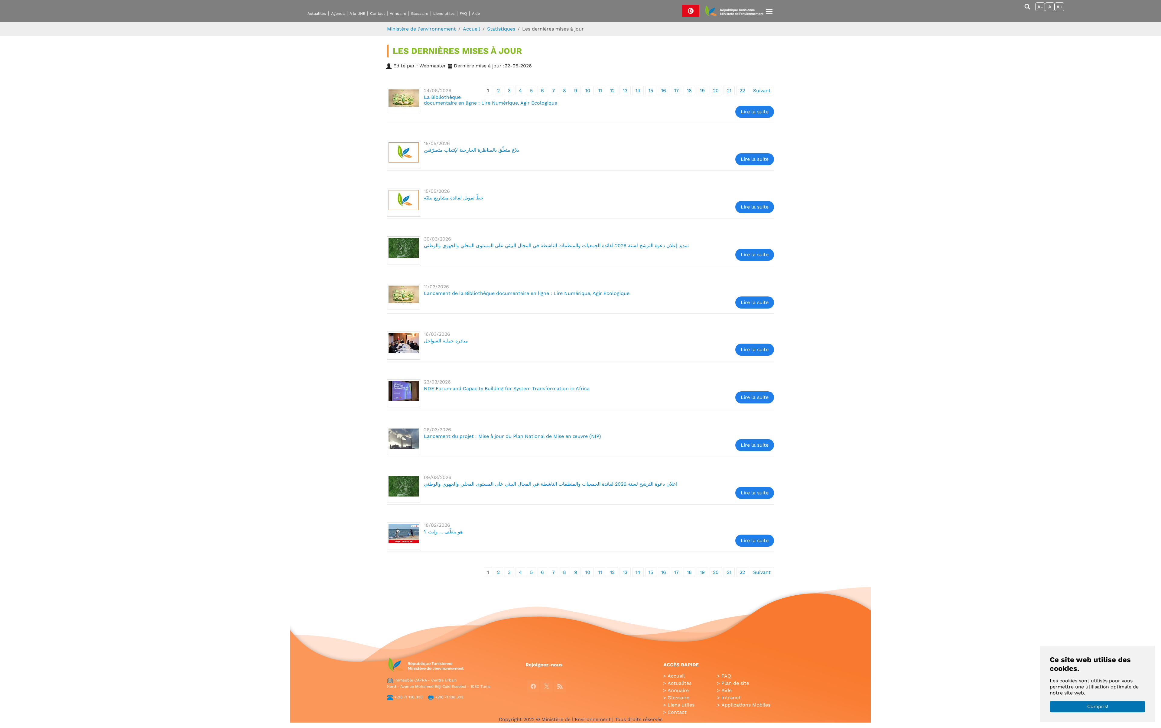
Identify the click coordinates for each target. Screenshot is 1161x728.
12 (612, 90)
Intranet (731, 697)
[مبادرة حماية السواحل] (403, 346)
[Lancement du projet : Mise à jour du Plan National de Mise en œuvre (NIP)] (403, 441)
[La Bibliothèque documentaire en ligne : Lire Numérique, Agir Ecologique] (403, 100)
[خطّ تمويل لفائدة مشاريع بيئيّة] (403, 203)
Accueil (676, 676)
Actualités (316, 13)
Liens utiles (444, 13)
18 (689, 90)
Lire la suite (755, 112)
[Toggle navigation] (769, 11)
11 (600, 90)
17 (676, 90)
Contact (377, 13)
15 (651, 90)
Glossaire (419, 13)
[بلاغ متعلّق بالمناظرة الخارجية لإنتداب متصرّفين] (403, 155)
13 (625, 90)
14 (638, 90)
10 (587, 90)
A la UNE (357, 13)
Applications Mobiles (745, 705)
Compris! (1097, 706)
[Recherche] (1027, 9)
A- (1040, 7)
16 (663, 90)
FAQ (463, 13)
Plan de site (735, 683)
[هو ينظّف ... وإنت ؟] (403, 536)
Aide (476, 13)
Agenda (338, 13)
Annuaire (398, 13)
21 (729, 90)
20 (716, 90)
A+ (1059, 7)
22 (742, 90)
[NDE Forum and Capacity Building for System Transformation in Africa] (403, 393)
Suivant (762, 90)
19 (702, 90)
